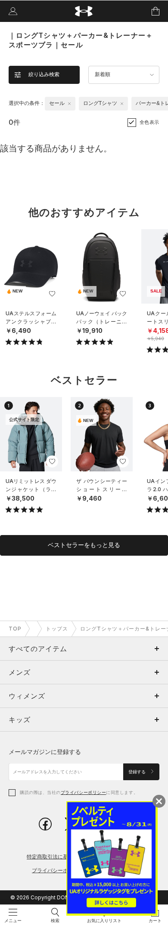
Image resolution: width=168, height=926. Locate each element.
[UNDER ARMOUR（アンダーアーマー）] (84, 11)
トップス (57, 628)
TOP (15, 628)
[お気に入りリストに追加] (52, 294)
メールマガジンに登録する (45, 751)
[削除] (69, 103)
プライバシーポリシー (83, 792)
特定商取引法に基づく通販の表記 (65, 856)
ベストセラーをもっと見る (84, 544)
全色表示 (149, 122)
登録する (137, 771)
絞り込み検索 (43, 74)
